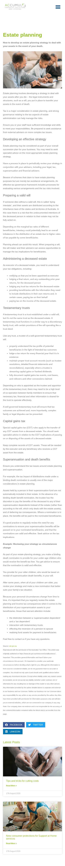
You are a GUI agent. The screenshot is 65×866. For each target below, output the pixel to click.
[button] (58, 7)
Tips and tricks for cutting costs (22, 781)
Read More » (11, 786)
